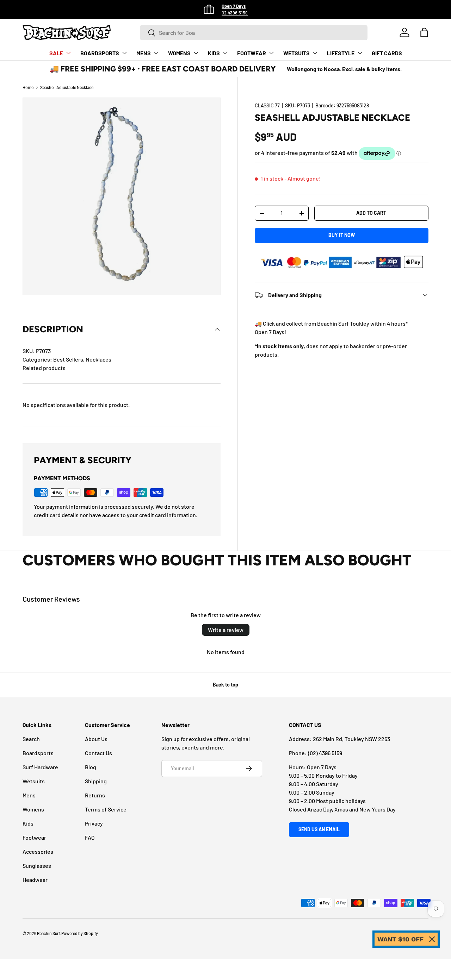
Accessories (38, 851)
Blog (90, 767)
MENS (143, 53)
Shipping (96, 781)
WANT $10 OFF (400, 939)
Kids (28, 823)
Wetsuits (34, 781)
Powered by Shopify (79, 933)
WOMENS (179, 53)
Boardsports (38, 753)
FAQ (89, 837)
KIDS (214, 53)
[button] (424, 32)
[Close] (432, 939)
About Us (96, 738)
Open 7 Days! (270, 331)
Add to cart (371, 213)
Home (28, 87)
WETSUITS (296, 53)
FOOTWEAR (251, 53)
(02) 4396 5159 (325, 753)
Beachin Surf (48, 933)
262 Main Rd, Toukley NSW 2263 (351, 738)
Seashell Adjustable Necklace (66, 87)
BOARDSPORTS (99, 53)
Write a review (225, 629)
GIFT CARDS (387, 53)
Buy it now (341, 235)
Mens (29, 795)
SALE (56, 53)
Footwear (34, 837)
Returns (95, 795)
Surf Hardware (40, 767)
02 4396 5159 (235, 12)
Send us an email (319, 829)
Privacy (94, 823)
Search (31, 738)
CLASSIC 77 (267, 105)
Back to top (225, 685)
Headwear (35, 879)
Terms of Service (105, 809)
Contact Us (98, 753)
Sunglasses (37, 865)
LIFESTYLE (340, 53)
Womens (33, 809)
